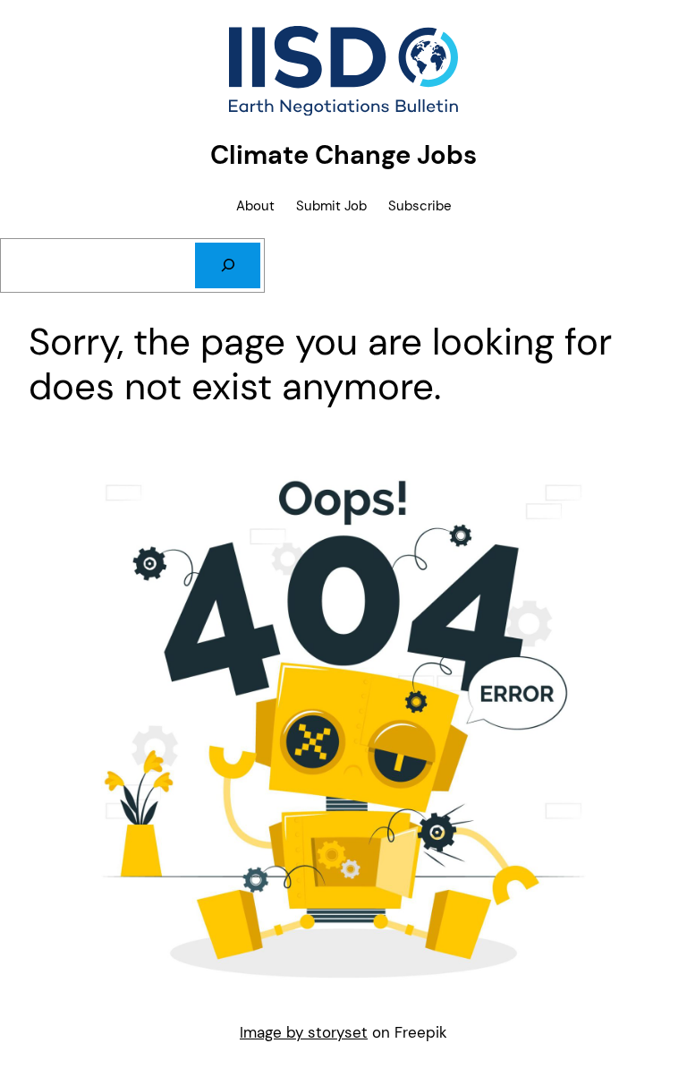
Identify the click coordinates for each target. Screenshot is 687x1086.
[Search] (227, 265)
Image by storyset (304, 1032)
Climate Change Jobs (343, 155)
